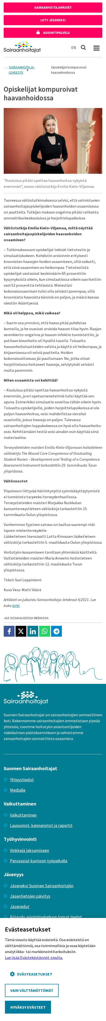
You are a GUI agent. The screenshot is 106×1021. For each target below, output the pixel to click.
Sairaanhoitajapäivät (53, 7)
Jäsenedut (19, 906)
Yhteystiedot (22, 779)
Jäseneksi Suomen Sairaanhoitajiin (41, 886)
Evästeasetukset (34, 974)
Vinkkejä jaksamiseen (29, 850)
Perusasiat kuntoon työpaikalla (38, 861)
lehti (15, 605)
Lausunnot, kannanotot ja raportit (41, 825)
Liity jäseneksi (53, 20)
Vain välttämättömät (31, 990)
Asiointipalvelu (56, 32)
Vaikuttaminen (23, 815)
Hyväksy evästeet (28, 1007)
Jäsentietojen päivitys (30, 896)
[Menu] (96, 47)
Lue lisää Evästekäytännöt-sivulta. (34, 957)
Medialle (17, 790)
